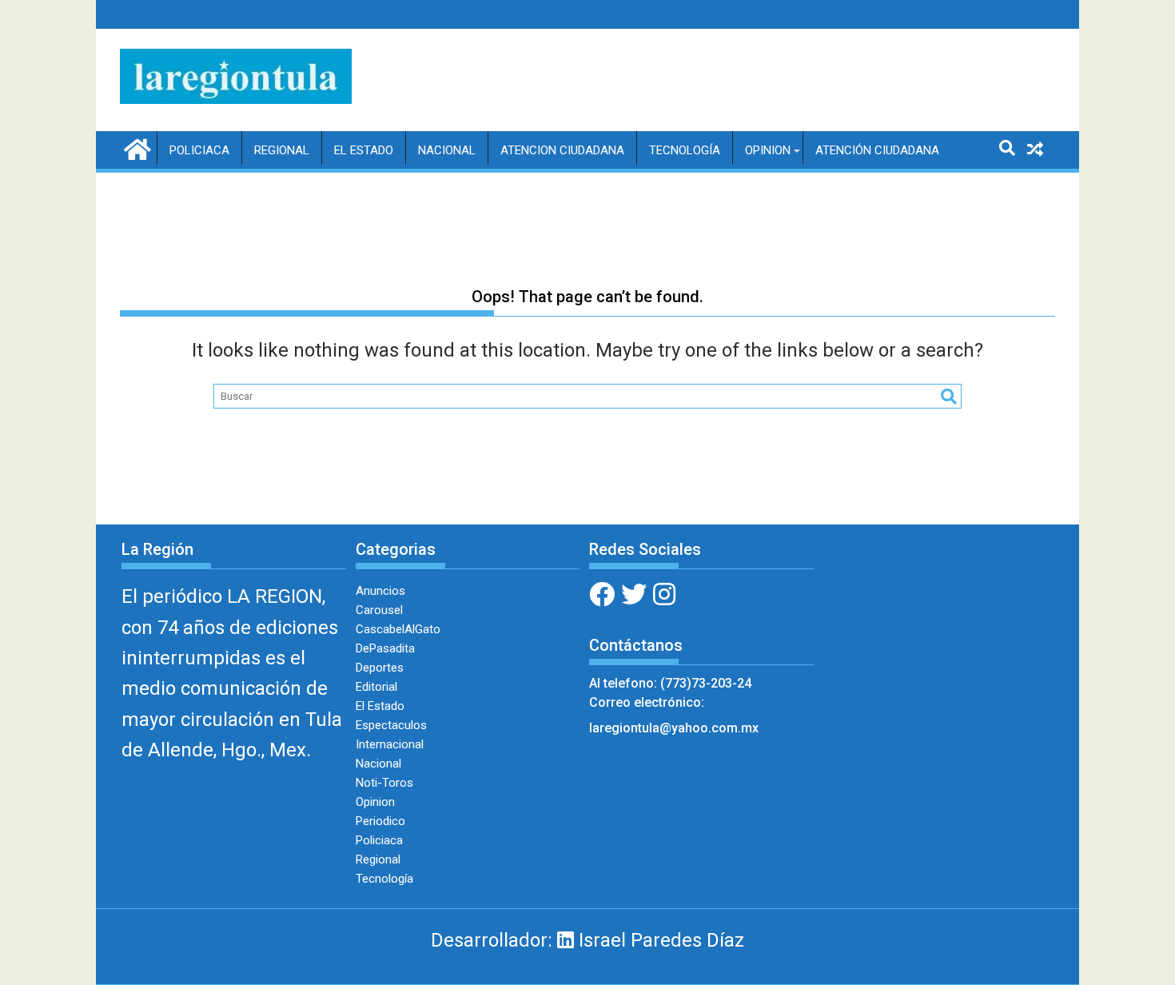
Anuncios (380, 591)
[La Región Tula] (135, 148)
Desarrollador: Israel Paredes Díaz (587, 940)
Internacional (390, 744)
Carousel (379, 610)
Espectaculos (391, 725)
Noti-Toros (384, 783)
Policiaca (199, 150)
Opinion (768, 150)
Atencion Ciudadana (562, 150)
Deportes (380, 667)
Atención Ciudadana (877, 150)
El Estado (363, 150)
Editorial (376, 687)
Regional (281, 150)
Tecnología (684, 150)
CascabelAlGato (398, 629)
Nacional (447, 150)
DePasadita (385, 648)
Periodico (380, 821)
